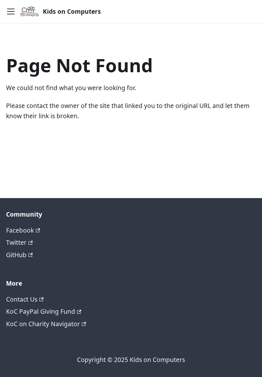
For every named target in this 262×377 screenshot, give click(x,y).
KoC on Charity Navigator (43, 323)
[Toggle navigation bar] (11, 11)
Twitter (16, 242)
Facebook (20, 230)
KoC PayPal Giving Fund (40, 311)
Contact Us (21, 299)
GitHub (16, 254)
